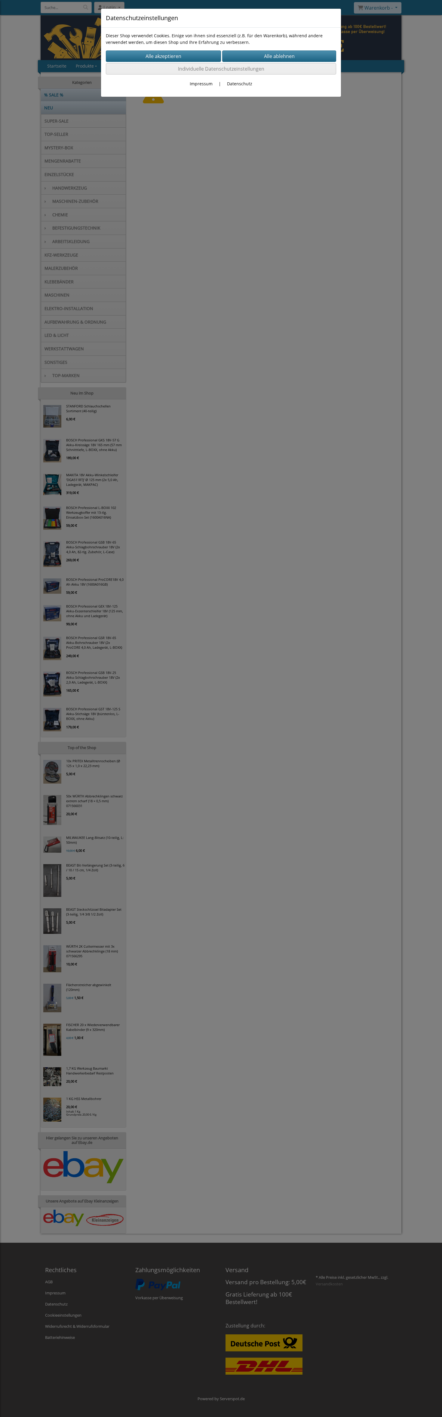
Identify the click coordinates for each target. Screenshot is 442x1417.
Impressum (201, 84)
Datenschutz (239, 84)
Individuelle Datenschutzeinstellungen (221, 69)
